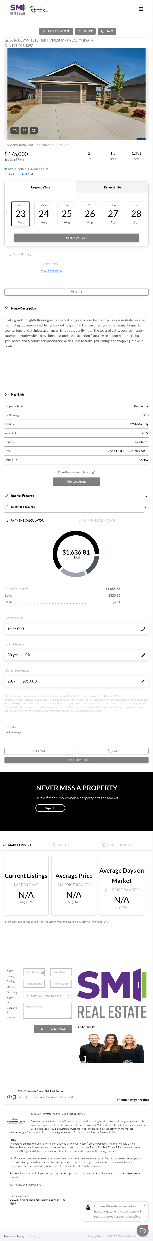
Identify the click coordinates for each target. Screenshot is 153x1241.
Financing (12, 992)
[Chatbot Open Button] (143, 1231)
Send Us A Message (53, 1029)
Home (10, 970)
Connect (11, 1017)
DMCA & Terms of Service (122, 1236)
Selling (10, 986)
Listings (11, 976)
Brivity (20, 1236)
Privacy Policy (95, 1236)
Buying (11, 981)
